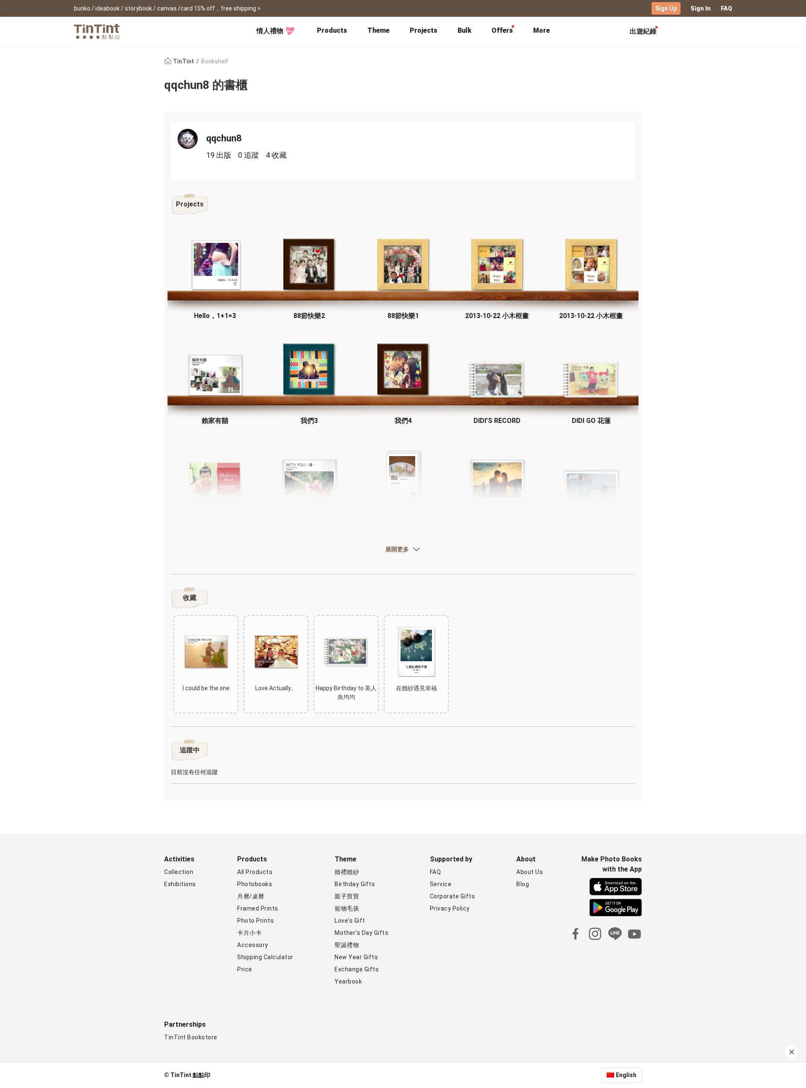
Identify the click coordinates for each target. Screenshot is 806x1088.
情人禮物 (269, 31)
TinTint (183, 61)
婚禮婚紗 (347, 872)
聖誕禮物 (347, 945)
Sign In (701, 8)
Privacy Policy (450, 908)
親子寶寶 (347, 896)
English (626, 1075)
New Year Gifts (356, 957)
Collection (178, 872)
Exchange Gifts (357, 969)
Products (332, 30)
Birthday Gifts (355, 884)
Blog (522, 884)
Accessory (252, 945)
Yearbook (348, 981)
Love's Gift (350, 920)
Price (244, 969)
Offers (502, 30)
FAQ (726, 8)
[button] (215, 265)
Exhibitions (180, 884)
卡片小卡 (249, 932)
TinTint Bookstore (190, 1037)
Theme (378, 30)
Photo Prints (255, 920)
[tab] (332, 31)
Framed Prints (257, 908)
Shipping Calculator (265, 957)
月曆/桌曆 (250, 896)
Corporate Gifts (452, 896)
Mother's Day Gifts (361, 932)
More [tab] (541, 30)
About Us (529, 872)
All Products (254, 872)
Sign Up (666, 8)
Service (441, 884)
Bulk (464, 30)
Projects (423, 30)
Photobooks (254, 884)
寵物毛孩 (347, 908)
